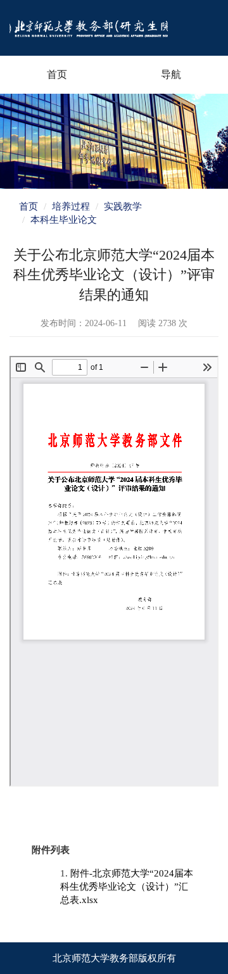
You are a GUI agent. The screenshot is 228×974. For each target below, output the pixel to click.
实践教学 (123, 206)
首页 (57, 74)
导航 (171, 74)
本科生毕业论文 (63, 220)
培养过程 (71, 206)
